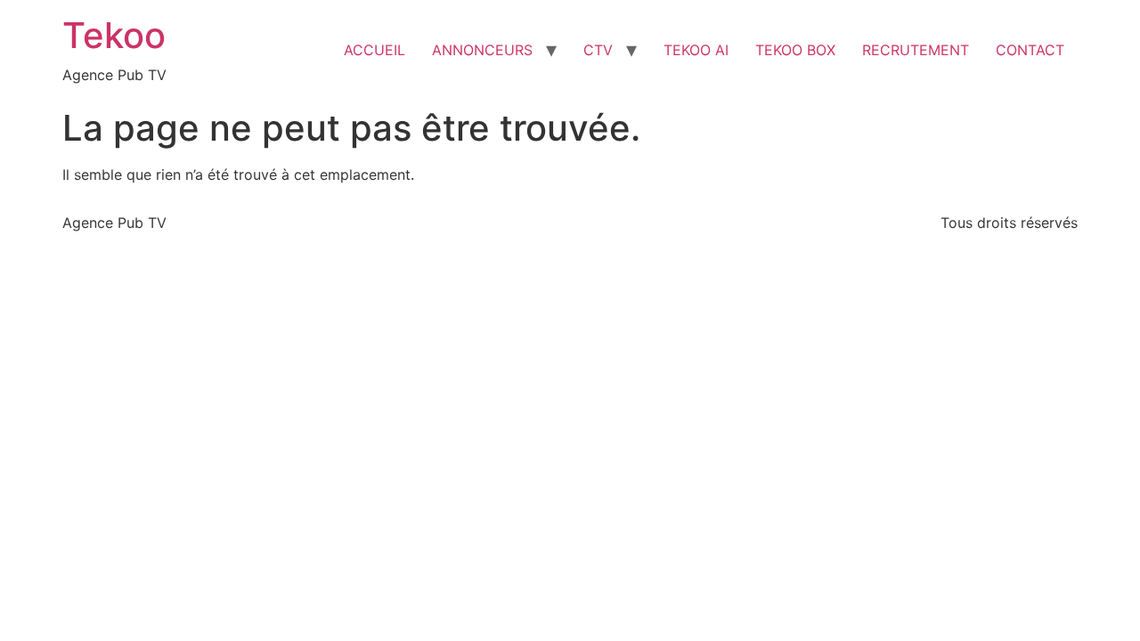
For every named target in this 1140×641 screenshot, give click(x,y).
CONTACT (1030, 50)
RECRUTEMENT (915, 50)
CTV (598, 50)
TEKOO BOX (795, 50)
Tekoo (114, 35)
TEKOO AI (696, 50)
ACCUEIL (374, 50)
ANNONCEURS (482, 50)
